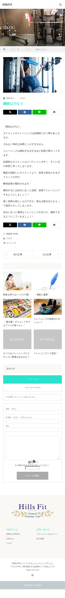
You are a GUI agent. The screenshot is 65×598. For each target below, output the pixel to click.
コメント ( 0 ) (32, 379)
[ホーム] (4, 48)
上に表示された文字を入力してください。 (32, 465)
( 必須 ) (11, 409)
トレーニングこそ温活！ (46, 353)
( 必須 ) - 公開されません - (19, 417)
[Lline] (39, 112)
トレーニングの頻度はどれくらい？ (47, 321)
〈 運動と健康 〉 (42, 294)
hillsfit (15, 234)
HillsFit (7, 4)
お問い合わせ (43, 529)
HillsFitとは (11, 529)
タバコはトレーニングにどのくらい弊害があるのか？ (16, 355)
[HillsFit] (32, 518)
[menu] (60, 4)
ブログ (22, 98)
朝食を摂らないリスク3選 (16, 294)
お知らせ (10, 539)
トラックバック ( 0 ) (32, 387)
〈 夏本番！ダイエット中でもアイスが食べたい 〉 (16, 324)
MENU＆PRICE (13, 534)
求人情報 (40, 539)
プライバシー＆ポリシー (46, 534)
